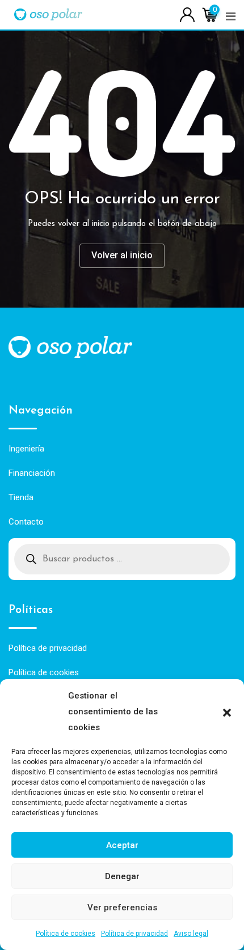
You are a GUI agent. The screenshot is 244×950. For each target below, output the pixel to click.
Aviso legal (191, 934)
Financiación (32, 473)
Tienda (21, 497)
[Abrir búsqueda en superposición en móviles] (122, 559)
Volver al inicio (122, 255)
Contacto (26, 522)
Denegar (122, 876)
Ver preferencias (122, 907)
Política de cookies (65, 934)
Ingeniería (26, 449)
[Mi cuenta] (187, 13)
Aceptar (122, 845)
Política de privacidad (134, 934)
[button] (227, 711)
